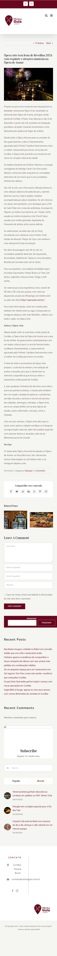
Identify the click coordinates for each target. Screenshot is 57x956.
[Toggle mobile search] (46, 15)
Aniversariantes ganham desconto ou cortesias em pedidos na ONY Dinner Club (32, 793)
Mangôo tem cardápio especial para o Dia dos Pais (32, 808)
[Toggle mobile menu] (51, 15)
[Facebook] (12, 890)
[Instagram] (17, 890)
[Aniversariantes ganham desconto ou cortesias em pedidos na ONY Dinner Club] (7, 794)
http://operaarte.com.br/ (33, 300)
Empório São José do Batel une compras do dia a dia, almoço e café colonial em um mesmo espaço (32, 825)
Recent (40, 780)
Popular (16, 780)
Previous (40, 43)
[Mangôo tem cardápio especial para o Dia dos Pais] (7, 809)
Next (48, 43)
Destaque (29, 470)
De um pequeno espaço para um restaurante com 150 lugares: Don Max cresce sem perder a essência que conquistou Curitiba (28, 673)
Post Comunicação (44, 926)
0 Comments (39, 470)
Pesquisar (31, 618)
